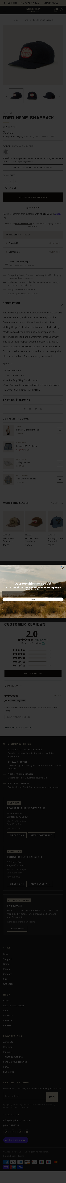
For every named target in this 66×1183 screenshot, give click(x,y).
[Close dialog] (63, 568)
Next (33, 599)
